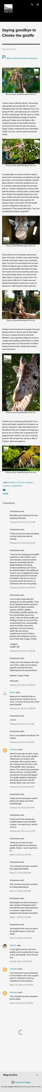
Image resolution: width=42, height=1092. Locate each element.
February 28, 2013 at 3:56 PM (22, 742)
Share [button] (5, 494)
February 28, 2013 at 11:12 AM (22, 522)
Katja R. (13, 945)
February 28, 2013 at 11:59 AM (22, 651)
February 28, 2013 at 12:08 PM (22, 685)
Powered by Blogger (22, 1082)
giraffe (6, 486)
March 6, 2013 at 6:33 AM (20, 891)
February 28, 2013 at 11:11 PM (22, 831)
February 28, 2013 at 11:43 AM (22, 588)
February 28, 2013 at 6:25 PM (22, 787)
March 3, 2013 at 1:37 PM (20, 855)
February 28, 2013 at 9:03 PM (22, 808)
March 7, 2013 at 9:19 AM (20, 917)
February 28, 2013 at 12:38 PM (22, 708)
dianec (12, 692)
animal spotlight (17, 482)
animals (29, 482)
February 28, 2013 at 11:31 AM (22, 543)
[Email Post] (4, 491)
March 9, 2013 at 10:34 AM (21, 938)
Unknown (14, 750)
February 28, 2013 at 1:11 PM (22, 724)
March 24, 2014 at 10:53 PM (21, 1003)
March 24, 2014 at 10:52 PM (21, 985)
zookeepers (16, 486)
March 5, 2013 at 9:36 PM (20, 873)
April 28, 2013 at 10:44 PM (21, 961)
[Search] (32, 4)
